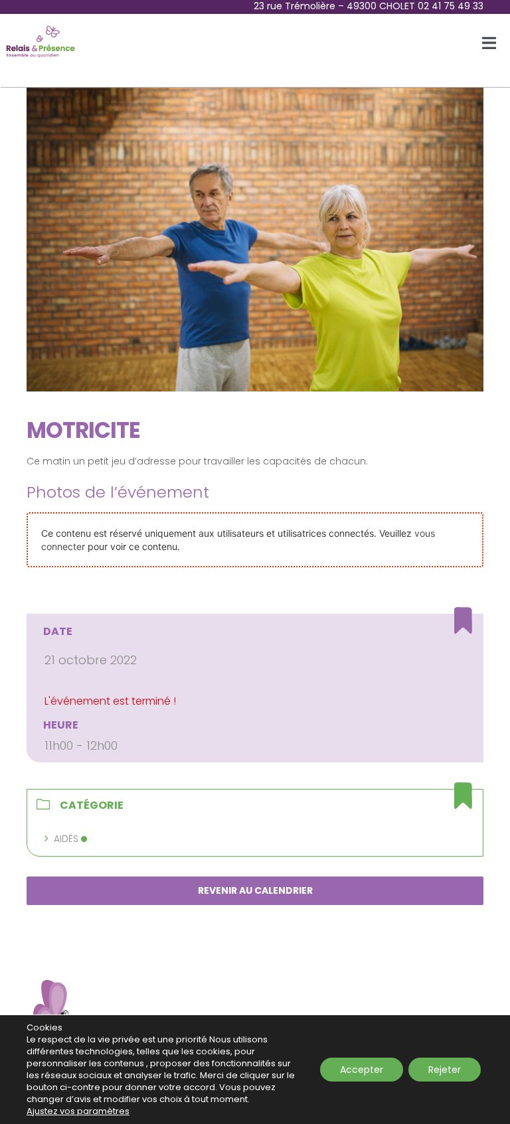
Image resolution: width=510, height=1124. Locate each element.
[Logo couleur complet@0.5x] (41, 27)
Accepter (361, 1069)
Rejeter (444, 1069)
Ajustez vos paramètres (78, 1111)
